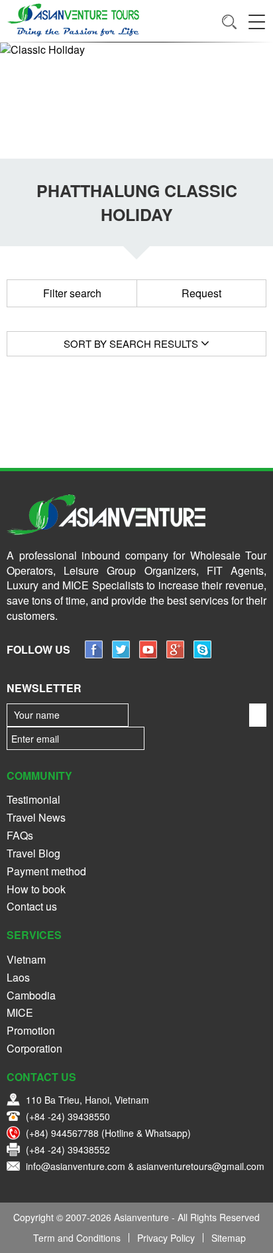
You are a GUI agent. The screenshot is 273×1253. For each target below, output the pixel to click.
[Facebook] (94, 654)
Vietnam (26, 959)
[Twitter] (121, 654)
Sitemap (228, 1237)
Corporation (34, 1048)
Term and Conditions (77, 1237)
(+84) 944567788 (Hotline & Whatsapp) (108, 1133)
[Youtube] (148, 654)
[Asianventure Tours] (73, 20)
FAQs (20, 835)
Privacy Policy (166, 1237)
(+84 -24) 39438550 (68, 1116)
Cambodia (31, 995)
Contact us (32, 906)
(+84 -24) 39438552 (68, 1149)
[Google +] (175, 654)
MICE (20, 1012)
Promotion (31, 1030)
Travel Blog (33, 853)
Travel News (36, 817)
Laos (18, 977)
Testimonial (33, 799)
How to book (36, 889)
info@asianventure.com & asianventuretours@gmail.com (145, 1166)
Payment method (46, 871)
